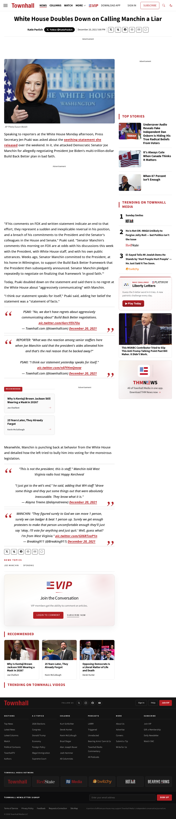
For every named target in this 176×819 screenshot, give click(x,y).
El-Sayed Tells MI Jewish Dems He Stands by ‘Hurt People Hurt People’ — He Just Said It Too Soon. (149, 259)
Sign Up (164, 797)
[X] (79, 703)
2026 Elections (38, 723)
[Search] (164, 5)
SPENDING (28, 565)
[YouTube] (99, 703)
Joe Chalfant (13, 674)
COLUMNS (55, 5)
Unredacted (93, 735)
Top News (8, 723)
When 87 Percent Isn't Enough (154, 178)
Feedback (41, 808)
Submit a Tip (122, 741)
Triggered (92, 729)
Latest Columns (11, 735)
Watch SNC (149, 741)
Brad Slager (65, 741)
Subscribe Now (76, 615)
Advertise (120, 729)
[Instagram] (86, 703)
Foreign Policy (38, 747)
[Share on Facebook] (125, 29)
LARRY (91, 723)
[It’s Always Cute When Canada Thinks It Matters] (130, 159)
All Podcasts (93, 757)
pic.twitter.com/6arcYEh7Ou (59, 323)
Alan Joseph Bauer (68, 747)
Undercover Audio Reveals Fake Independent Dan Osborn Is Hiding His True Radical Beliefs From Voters (156, 134)
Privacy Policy (27, 808)
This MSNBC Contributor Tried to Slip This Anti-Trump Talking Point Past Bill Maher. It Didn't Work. (144, 351)
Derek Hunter (88, 674)
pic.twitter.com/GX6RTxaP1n (76, 536)
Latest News (9, 729)
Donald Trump (39, 735)
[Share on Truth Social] (118, 29)
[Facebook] (92, 703)
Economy (36, 741)
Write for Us (121, 747)
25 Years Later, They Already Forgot (56, 665)
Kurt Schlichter (67, 723)
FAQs (153, 702)
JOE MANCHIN (11, 565)
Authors (7, 758)
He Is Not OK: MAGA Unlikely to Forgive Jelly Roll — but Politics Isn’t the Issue (147, 235)
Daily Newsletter (151, 735)
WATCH (68, 5)
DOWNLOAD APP (110, 5)
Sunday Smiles (134, 215)
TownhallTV (9, 753)
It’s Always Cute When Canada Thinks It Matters (157, 156)
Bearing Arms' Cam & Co (99, 741)
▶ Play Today (133, 303)
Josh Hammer (66, 753)
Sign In (141, 702)
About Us (120, 723)
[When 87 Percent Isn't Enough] (130, 182)
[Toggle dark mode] (171, 5)
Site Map (74, 808)
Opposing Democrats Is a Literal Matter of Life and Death (96, 667)
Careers (119, 735)
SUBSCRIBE (149, 5)
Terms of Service (11, 808)
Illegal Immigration (41, 753)
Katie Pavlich (35, 30)
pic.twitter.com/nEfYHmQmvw (59, 368)
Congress (36, 729)
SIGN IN (132, 5)
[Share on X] (111, 29)
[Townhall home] (16, 703)
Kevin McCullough (53, 674)
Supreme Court (39, 758)
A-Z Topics (38, 716)
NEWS (43, 5)
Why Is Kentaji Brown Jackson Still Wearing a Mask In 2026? (21, 667)
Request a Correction (58, 808)
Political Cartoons (12, 747)
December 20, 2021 (83, 328)
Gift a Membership (152, 729)
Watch (7, 741)
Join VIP (165, 702)
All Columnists (66, 758)
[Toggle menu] (5, 5)
